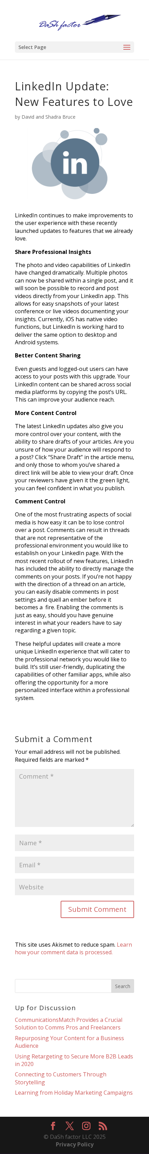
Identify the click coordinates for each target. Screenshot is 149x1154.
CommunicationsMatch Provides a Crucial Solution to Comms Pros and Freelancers (68, 1023)
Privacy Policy (75, 1144)
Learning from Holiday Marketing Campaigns (74, 1092)
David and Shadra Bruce (48, 117)
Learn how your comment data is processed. (73, 948)
